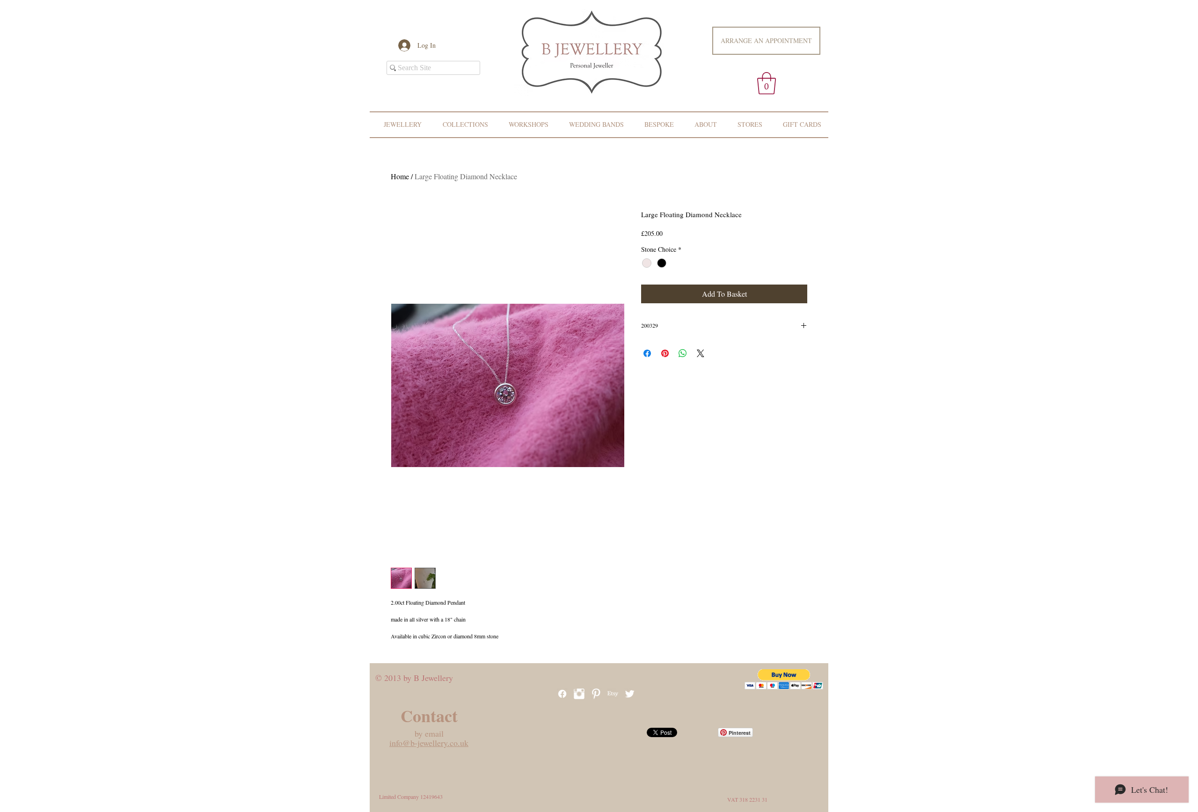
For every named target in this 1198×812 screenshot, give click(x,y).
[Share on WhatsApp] (682, 353)
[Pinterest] (596, 693)
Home (400, 176)
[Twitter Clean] (629, 693)
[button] (766, 83)
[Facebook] (562, 693)
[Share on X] (700, 353)
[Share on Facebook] (647, 353)
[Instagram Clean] (579, 693)
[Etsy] (612, 693)
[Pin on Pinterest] (665, 353)
